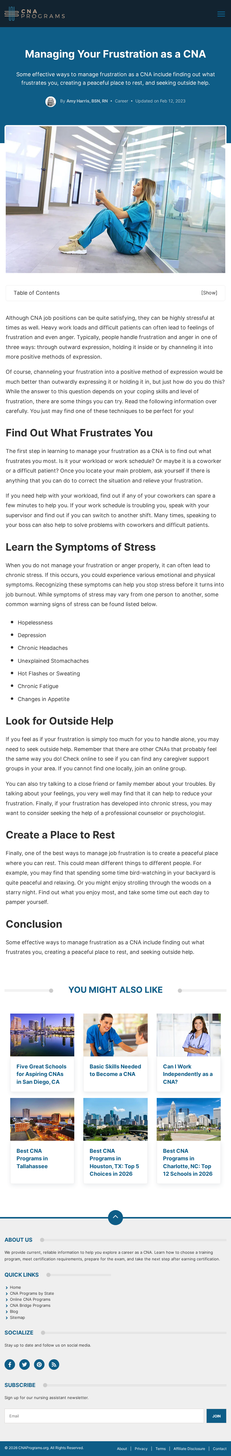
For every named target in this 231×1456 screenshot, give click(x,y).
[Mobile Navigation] (221, 14)
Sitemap (17, 1317)
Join (216, 1416)
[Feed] (54, 1364)
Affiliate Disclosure (189, 1449)
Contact (219, 1449)
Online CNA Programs (30, 1299)
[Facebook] (10, 1364)
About (122, 1449)
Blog (14, 1311)
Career (121, 100)
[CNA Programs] (35, 14)
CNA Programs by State (32, 1293)
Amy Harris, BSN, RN (87, 100)
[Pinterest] (39, 1364)
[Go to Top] (115, 1217)
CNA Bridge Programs (30, 1305)
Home (15, 1287)
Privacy (141, 1449)
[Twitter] (24, 1364)
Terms (161, 1449)
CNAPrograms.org (33, 1447)
